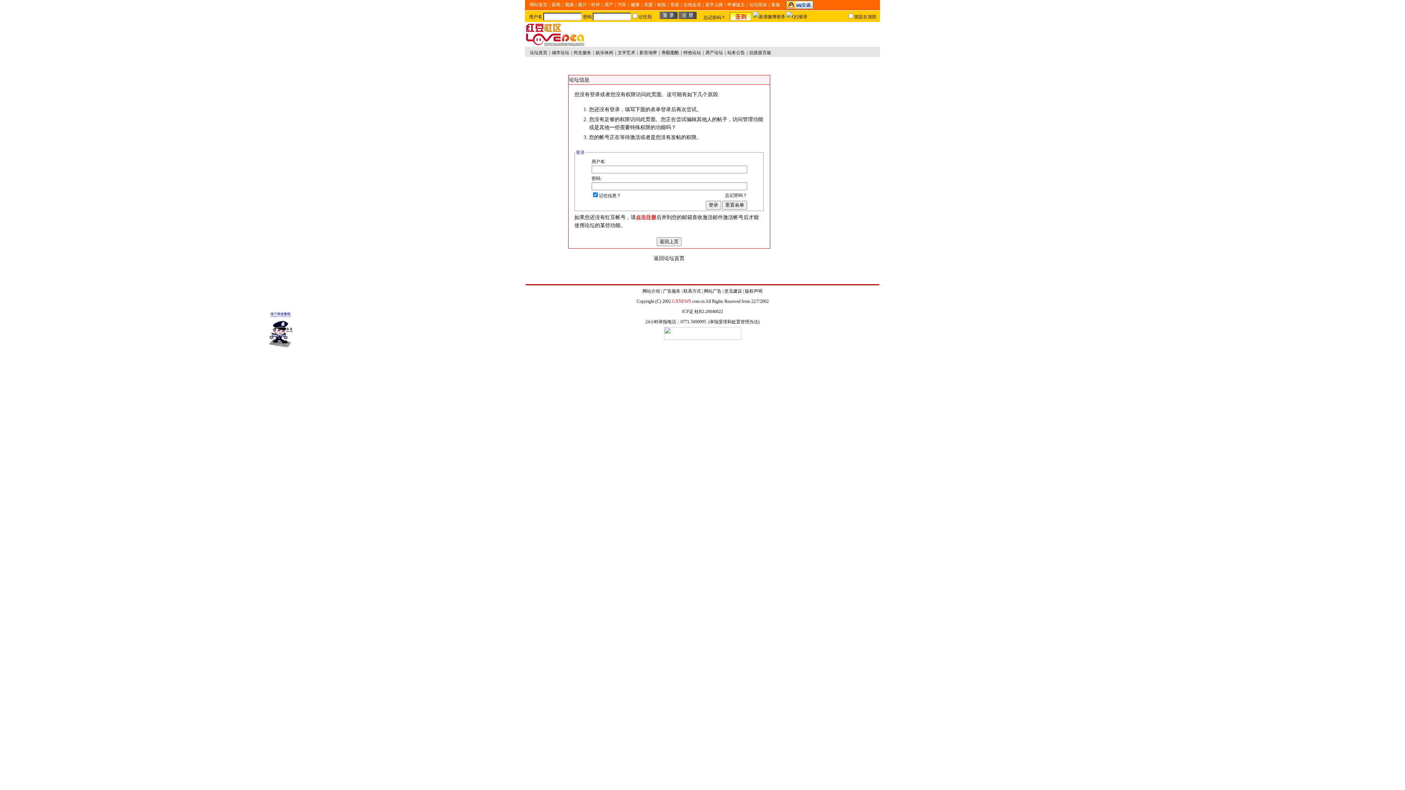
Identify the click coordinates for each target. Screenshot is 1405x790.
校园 (661, 4)
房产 (608, 4)
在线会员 (692, 4)
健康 (635, 4)
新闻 (556, 4)
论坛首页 (538, 52)
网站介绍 (651, 291)
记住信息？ (610, 195)
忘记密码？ (715, 17)
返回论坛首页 (669, 258)
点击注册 (646, 217)
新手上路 (714, 4)
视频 (569, 4)
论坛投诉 (758, 4)
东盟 (648, 4)
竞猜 (674, 4)
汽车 (622, 4)
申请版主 (736, 4)
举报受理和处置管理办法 (734, 321)
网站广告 (713, 291)
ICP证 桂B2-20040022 (702, 311)
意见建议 (733, 291)
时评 (595, 4)
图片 (582, 4)
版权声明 (754, 291)
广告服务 (672, 291)
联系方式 (692, 291)
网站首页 (538, 4)
